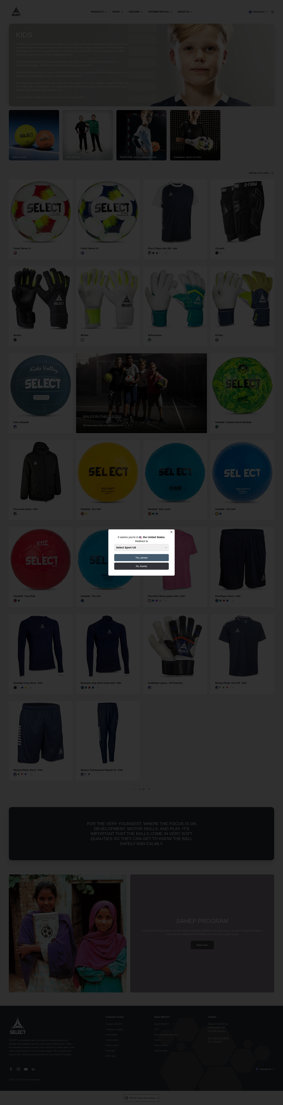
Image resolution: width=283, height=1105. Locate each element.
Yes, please (141, 557)
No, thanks (141, 566)
